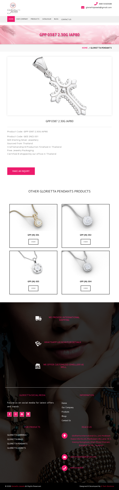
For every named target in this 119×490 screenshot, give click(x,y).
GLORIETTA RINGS (15, 439)
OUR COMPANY (22, 19)
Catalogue (46, 19)
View (33, 242)
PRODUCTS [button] (35, 19)
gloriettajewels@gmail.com (83, 457)
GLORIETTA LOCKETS (16, 448)
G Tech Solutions (107, 486)
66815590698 (76, 468)
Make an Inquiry (21, 171)
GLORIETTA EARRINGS (17, 435)
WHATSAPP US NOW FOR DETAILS (62, 342)
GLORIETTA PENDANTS (17, 443)
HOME (11, 19)
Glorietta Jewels (18, 486)
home (85, 48)
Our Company (68, 407)
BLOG (56, 19)
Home (64, 403)
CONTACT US (66, 19)
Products (65, 411)
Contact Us (66, 420)
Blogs (64, 416)
